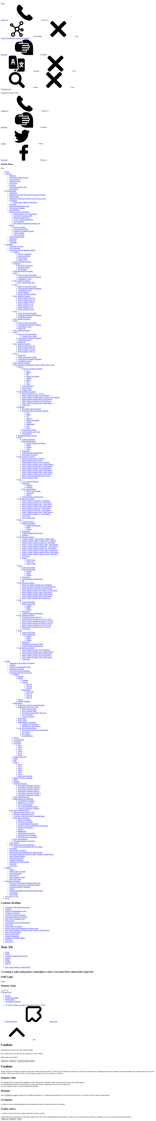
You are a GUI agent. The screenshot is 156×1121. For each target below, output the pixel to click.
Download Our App (12, 896)
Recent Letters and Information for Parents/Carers (26, 852)
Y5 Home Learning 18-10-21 (32, 617)
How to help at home (29, 709)
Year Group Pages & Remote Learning (22, 250)
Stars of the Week (15, 879)
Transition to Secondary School (32, 644)
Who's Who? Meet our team (18, 177)
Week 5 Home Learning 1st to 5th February (36, 401)
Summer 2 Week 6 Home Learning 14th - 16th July (39, 541)
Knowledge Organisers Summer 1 (29, 793)
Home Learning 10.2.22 (26, 309)
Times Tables (22, 720)
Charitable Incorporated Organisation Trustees (24, 885)
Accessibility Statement (13, 1001)
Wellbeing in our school (26, 803)
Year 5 (16, 332)
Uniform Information (16, 860)
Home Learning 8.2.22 (25, 306)
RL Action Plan (19, 221)
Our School (13, 183)
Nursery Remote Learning (22, 262)
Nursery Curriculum (24, 254)
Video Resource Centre (17, 877)
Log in (7, 898)
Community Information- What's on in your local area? (27, 198)
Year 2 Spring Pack (28, 518)
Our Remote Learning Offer (23, 216)
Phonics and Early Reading (27, 294)
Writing (28, 378)
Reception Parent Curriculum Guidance (35, 411)
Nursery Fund (22, 260)
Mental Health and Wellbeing (23, 799)
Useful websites (19, 233)
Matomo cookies (11, 1095)
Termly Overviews (28, 717)
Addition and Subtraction (30, 724)
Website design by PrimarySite (31, 1021)
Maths (28, 380)
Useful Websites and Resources (32, 453)
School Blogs (13, 875)
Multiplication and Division (31, 726)
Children (8, 868)
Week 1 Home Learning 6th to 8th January (36, 476)
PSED (28, 372)
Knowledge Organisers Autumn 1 (29, 785)
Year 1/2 (29, 684)
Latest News (13, 866)
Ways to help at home (21, 229)
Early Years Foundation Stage (19, 810)
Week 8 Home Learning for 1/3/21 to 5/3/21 (37, 619)
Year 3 (16, 311)
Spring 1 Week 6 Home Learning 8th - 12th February (40, 546)
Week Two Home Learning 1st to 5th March (37, 585)
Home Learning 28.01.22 (26, 302)
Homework (21, 328)
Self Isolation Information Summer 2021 (27, 223)
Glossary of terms (19, 227)
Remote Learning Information (19, 212)
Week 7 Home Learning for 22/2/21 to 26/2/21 (37, 621)
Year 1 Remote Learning (22, 281)
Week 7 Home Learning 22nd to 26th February (38, 464)
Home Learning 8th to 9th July (32, 460)
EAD (28, 384)
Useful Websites (23, 292)
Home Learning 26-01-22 (26, 348)
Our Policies (13, 892)
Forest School (22, 258)
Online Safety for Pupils (17, 871)
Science (29, 447)
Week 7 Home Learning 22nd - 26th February (37, 512)
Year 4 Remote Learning (22, 330)
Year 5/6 (29, 688)
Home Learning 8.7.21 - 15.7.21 (33, 393)
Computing (17, 741)
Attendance (13, 239)
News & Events (19, 235)
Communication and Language (28, 824)
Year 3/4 (29, 686)
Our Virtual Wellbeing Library (28, 806)
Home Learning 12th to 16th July (33, 458)
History (28, 495)
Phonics (24, 558)
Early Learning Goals (29, 711)
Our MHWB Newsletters (26, 801)
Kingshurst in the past (25, 776)
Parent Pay (13, 864)
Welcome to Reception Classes (24, 814)
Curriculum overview (16, 246)
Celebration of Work (25, 317)
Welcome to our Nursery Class (24, 812)
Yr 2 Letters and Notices (30, 481)
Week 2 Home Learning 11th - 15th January (36, 502)
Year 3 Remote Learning (22, 319)
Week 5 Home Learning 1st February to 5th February (40, 590)
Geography (30, 493)
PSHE (16, 759)
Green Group (30, 560)
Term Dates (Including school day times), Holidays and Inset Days (31, 854)
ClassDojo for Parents (16, 669)
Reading (20, 676)
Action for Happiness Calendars (28, 808)
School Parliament (15, 873)
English (28, 571)
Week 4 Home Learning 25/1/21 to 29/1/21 (36, 627)
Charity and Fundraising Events (20, 667)
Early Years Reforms (20, 839)
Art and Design (19, 740)
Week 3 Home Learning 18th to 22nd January (37, 472)
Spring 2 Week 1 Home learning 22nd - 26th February (40, 545)
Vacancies (12, 185)
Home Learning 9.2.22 (25, 307)
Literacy (29, 418)
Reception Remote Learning (23, 271)
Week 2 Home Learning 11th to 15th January (37, 474)
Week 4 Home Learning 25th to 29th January (37, 403)
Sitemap (8, 996)
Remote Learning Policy (22, 218)
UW (27, 382)
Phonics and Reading (33, 491)
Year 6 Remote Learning (22, 363)
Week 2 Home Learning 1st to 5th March (36, 395)
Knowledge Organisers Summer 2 (29, 795)
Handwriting (26, 690)
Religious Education (20, 784)
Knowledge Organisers (30, 455)
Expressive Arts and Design (27, 835)
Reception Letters (24, 267)
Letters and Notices (24, 256)
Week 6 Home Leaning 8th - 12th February (36, 510)
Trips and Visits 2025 (16, 858)
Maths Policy (22, 719)
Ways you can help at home (27, 728)
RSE (15, 761)
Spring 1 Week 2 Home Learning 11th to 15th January (40, 554)
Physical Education (20, 757)
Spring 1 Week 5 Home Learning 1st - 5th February (39, 548)
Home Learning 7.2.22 (25, 304)
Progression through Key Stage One (34, 713)
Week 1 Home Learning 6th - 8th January (36, 501)
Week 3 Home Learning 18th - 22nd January (37, 504)
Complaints (13, 242)
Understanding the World (26, 833)
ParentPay (4, 55)
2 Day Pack (26, 405)
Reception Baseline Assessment (24, 841)
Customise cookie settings (26, 1061)
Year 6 (16, 353)
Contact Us (4, 20)
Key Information (10, 191)
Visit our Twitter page (8, 38)
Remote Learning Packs (30, 478)
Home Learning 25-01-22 (26, 346)
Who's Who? (13, 894)
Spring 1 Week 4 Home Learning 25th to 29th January (40, 550)
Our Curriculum (14, 248)
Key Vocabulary (27, 715)
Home (7, 172)
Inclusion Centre (14, 181)
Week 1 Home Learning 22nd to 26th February (38, 652)
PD (27, 374)
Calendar (12, 665)
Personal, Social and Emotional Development (33, 826)
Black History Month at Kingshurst (25, 202)
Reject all (4, 1061)
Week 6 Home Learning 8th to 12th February (37, 399)
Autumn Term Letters (29, 336)
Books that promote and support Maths (35, 730)
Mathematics (30, 424)
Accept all (13, 1061)
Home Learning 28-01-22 (26, 351)
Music (16, 780)
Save (19, 1119)
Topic (28, 449)
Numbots (17, 782)
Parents (7, 661)
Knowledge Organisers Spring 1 (28, 789)
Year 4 (16, 321)
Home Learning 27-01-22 (26, 350)
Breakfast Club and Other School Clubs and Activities (27, 195)
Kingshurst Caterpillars (12, 881)
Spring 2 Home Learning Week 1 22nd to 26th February (41, 397)
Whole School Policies (17, 237)
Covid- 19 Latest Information (23, 220)
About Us (8, 174)
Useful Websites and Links (31, 432)
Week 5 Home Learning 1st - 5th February (36, 508)
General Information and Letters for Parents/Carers (26, 891)
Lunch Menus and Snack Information (21, 845)
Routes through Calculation (27, 722)
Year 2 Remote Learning (22, 296)
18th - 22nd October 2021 (26, 283)
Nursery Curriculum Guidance (32, 369)
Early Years (30, 692)
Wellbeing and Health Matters (19, 862)
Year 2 (16, 285)
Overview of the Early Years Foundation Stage (29, 816)
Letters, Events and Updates (27, 275)
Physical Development (25, 827)
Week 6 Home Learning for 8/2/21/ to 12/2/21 (37, 623)
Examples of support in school (24, 231)
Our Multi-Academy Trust (18, 187)
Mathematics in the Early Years (28, 707)
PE (23, 581)
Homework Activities (29, 430)
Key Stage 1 (26, 732)
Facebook (4, 160)
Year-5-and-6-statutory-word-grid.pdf (17, 967)
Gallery (11, 870)
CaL (27, 371)
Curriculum (13, 200)
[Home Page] (6, 89)
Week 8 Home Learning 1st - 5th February (36, 514)
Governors (12, 204)
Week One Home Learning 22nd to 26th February (39, 587)
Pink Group (30, 562)
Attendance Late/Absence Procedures (21, 663)
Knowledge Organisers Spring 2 (28, 791)
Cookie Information (11, 998)
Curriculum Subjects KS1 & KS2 (20, 673)
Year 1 (16, 273)
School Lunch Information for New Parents (28, 847)
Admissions (13, 193)
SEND (11, 225)
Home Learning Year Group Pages (25, 214)
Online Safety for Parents (17, 850)
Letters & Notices (28, 386)
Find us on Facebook (23, 38)
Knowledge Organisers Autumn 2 (29, 787)
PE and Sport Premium (17, 208)
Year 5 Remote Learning (22, 344)
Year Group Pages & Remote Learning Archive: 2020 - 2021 (34, 365)
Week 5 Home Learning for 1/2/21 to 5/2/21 (37, 625)
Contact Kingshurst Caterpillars (19, 887)
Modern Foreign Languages (23, 778)
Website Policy (10, 1000)
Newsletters (13, 849)
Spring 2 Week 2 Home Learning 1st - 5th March (38, 543)
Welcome (12, 176)
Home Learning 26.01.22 (26, 298)
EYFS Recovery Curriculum (27, 837)
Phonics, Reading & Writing (35, 443)
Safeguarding (13, 189)
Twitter (3, 144)
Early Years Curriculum (21, 818)
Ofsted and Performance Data (19, 206)
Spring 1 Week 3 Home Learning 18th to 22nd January (40, 552)
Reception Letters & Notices (31, 409)
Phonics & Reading (32, 376)
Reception (17, 263)
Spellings (29, 485)
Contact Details (14, 179)
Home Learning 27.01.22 (26, 300)
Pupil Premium (14, 210)
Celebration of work (24, 279)
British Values (14, 197)
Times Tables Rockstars (21, 797)
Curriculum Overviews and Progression (31, 705)
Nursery (16, 252)
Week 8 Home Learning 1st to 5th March (36, 462)
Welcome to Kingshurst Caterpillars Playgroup (24, 883)
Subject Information (28, 441)
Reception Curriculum (25, 265)
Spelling (25, 682)
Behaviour (12, 241)
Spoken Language (24, 701)
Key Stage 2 (26, 734)
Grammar (25, 680)
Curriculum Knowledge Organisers (29, 277)
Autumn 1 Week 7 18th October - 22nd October (38, 539)
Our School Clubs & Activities (19, 671)
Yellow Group (31, 564)
